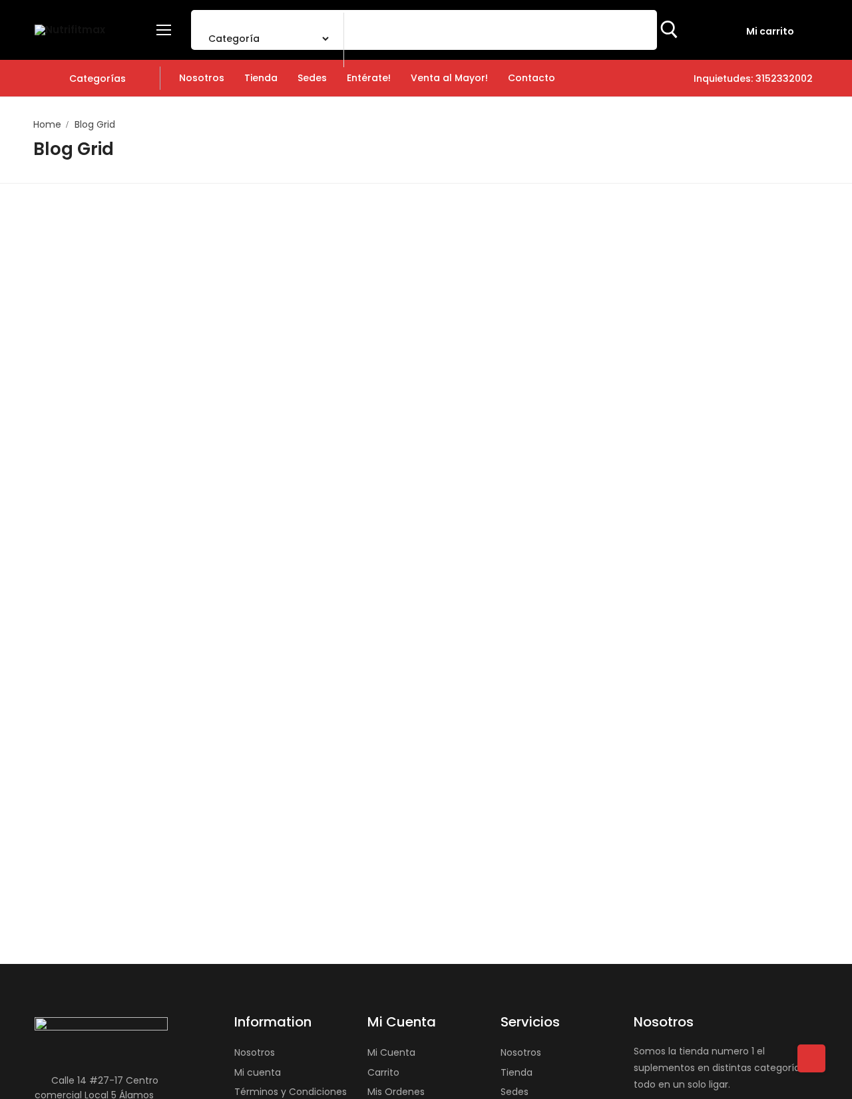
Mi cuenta (257, 1072)
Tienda (516, 1072)
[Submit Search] (669, 30)
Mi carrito (770, 31)
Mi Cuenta (391, 1052)
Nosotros (254, 1052)
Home (47, 124)
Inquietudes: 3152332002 (752, 78)
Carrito (383, 1072)
